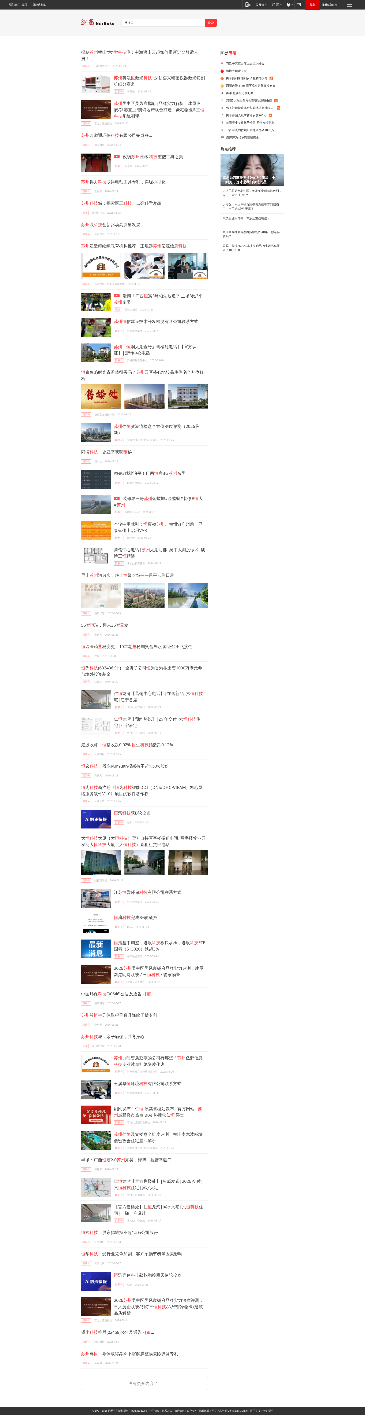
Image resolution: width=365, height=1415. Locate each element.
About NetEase (138, 1410)
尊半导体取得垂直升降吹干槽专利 (119, 1015)
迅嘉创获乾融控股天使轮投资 (147, 1275)
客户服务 (192, 1410)
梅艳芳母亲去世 (236, 71)
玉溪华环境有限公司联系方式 (147, 1083)
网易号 (86, 66)
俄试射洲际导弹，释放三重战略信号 (246, 218)
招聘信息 (179, 1410)
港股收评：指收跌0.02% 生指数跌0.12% (127, 744)
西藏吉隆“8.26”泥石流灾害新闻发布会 (250, 86)
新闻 (84, 212)
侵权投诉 (268, 1410)
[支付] (289, 4)
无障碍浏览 (39, 4)
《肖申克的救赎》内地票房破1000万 (250, 130)
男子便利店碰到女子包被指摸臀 (246, 78)
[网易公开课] (261, 4)
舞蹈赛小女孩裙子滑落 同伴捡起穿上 (250, 123)
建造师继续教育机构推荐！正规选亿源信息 (134, 246)
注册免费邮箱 (329, 4)
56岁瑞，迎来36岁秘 (104, 625)
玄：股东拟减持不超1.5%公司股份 (119, 1232)
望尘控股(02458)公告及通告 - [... (117, 1332)
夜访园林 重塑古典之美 (152, 156)
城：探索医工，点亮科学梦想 (121, 203)
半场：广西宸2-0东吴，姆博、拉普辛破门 (126, 1160)
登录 (312, 4)
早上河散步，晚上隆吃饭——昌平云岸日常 (127, 575)
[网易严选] (276, 4)
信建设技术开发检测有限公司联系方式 (156, 321)
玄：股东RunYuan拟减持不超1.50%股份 (125, 766)
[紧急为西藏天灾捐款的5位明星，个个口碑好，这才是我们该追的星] (252, 170)
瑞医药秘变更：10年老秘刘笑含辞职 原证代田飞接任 (136, 646)
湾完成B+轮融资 (135, 917)
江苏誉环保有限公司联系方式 (147, 892)
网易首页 (13, 4)
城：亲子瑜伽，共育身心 (112, 1036)
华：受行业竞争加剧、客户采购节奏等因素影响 (131, 1254)
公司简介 (154, 1410)
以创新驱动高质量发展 (110, 224)
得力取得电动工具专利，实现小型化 (123, 182)
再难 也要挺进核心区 (239, 93)
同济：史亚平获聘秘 (106, 452)
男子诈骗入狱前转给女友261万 (246, 115)
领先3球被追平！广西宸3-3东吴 (149, 473)
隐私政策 (204, 1410)
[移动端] (248, 4)
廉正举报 (255, 1410)
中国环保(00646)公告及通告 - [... (117, 994)
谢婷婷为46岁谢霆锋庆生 (242, 137)
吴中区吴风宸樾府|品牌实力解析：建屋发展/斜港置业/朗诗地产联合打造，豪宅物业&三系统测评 (159, 109)
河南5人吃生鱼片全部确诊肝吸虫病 (249, 100)
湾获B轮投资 (132, 813)
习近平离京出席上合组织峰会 (245, 63)
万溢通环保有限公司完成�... (116, 135)
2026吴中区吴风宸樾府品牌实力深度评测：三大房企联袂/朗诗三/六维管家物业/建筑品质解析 (158, 1306)
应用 (24, 4)
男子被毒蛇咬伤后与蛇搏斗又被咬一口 (251, 108)
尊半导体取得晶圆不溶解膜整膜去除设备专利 (129, 1353)
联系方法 (167, 1410)
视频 (117, 166)
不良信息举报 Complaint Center (230, 1410)
